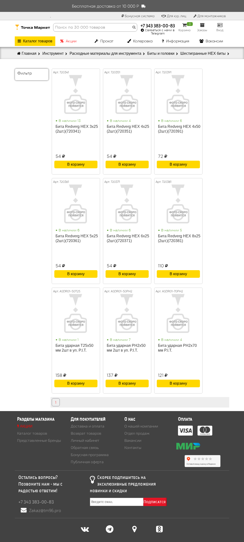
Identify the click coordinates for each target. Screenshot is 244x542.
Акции (70, 41)
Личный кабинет (85, 440)
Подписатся (154, 502)
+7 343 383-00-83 (158, 25)
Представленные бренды (39, 440)
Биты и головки (161, 53)
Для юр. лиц (176, 16)
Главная (29, 53)
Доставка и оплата (87, 426)
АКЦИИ (25, 426)
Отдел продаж (136, 433)
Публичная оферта (87, 461)
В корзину (76, 164)
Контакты (132, 447)
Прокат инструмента (104, 42)
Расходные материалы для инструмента (106, 53)
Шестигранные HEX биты (203, 53)
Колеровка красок (142, 42)
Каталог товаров (37, 41)
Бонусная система (139, 16)
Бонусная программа (90, 454)
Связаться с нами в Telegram (159, 32)
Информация (177, 41)
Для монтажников (211, 16)
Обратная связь (85, 447)
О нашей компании (141, 426)
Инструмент (53, 53)
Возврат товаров (86, 433)
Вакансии (214, 41)
